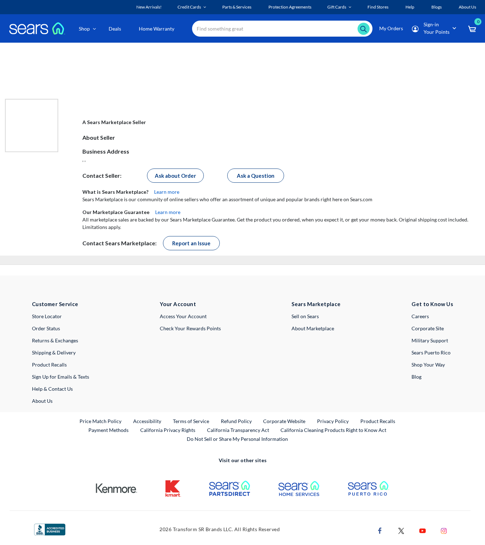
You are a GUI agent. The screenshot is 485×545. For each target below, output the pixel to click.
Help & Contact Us (52, 389)
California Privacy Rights (167, 430)
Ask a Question (255, 175)
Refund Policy (236, 421)
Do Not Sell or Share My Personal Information (237, 439)
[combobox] (282, 29)
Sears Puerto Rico (431, 352)
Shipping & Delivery (54, 352)
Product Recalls (49, 365)
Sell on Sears (305, 316)
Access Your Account (183, 316)
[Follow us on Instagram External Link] (444, 530)
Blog (416, 377)
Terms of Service (191, 421)
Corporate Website (284, 421)
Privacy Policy (333, 421)
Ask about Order (175, 175)
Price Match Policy (100, 421)
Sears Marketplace (316, 304)
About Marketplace (312, 328)
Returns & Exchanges (55, 340)
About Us (42, 401)
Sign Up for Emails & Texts (60, 377)
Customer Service (55, 304)
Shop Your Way (428, 365)
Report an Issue (191, 243)
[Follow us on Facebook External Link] (380, 530)
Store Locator (47, 316)
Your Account (178, 304)
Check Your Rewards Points (190, 328)
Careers (420, 316)
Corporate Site (428, 328)
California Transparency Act (238, 430)
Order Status (46, 328)
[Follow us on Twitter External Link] (401, 530)
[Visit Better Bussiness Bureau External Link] (49, 529)
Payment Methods (108, 430)
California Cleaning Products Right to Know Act (333, 430)
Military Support (430, 340)
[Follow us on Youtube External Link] (422, 530)
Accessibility (147, 421)
